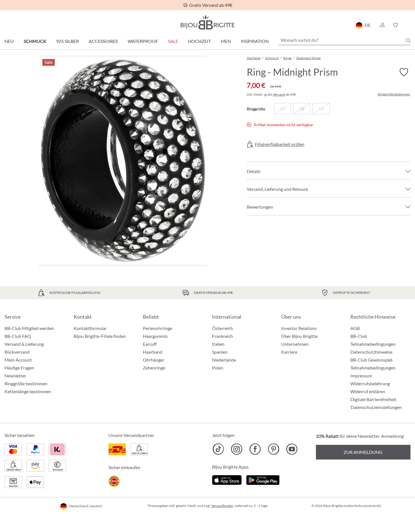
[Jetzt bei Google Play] (262, 479)
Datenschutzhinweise (371, 352)
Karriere (289, 352)
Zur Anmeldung (363, 452)
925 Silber (67, 41)
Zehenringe (154, 367)
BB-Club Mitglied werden (29, 328)
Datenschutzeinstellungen (376, 407)
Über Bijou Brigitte (299, 336)
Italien (218, 344)
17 (282, 108)
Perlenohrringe (157, 328)
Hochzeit (199, 41)
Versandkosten (222, 506)
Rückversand (17, 352)
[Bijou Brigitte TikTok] (218, 449)
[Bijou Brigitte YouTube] (291, 449)
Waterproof (143, 41)
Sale (173, 41)
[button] (382, 25)
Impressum (361, 375)
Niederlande (224, 359)
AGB (355, 328)
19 (321, 108)
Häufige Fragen (19, 367)
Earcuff (150, 344)
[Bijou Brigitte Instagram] (236, 449)
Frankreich (222, 336)
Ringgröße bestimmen (394, 94)
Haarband (152, 352)
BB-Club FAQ (18, 336)
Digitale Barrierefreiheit (373, 399)
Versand (279, 94)
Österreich (222, 328)
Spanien (220, 352)
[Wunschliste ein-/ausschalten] (403, 72)
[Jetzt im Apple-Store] (227, 479)
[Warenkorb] (408, 25)
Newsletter (15, 375)
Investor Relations (299, 328)
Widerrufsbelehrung (370, 383)
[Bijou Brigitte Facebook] (255, 449)
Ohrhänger (153, 359)
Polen (217, 367)
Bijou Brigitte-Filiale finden (100, 336)
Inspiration (255, 41)
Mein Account (18, 359)
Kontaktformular (90, 328)
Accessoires (103, 41)
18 (301, 108)
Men (226, 41)
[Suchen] (408, 40)
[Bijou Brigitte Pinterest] (273, 449)
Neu (9, 41)
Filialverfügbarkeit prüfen (279, 144)
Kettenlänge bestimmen (28, 391)
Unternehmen (295, 344)
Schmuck (35, 41)
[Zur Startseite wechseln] (207, 22)
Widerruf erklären (367, 391)
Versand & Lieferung (24, 344)
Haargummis (155, 336)
